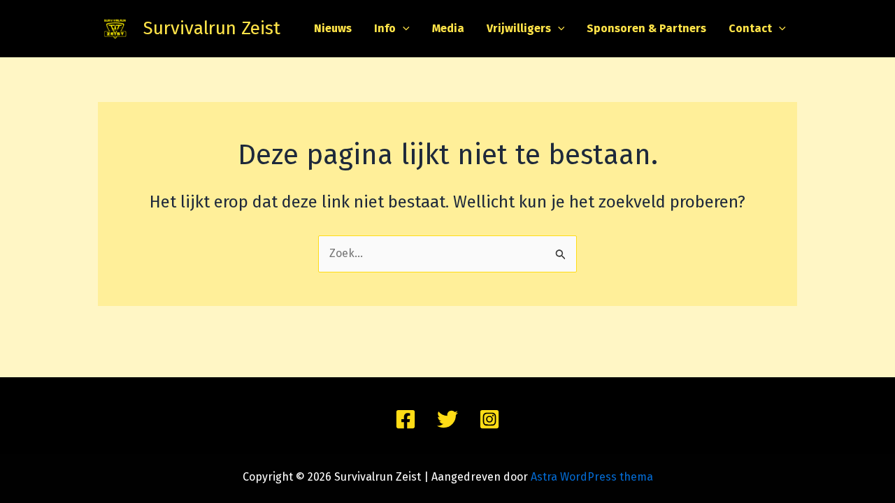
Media (448, 28)
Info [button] (385, 28)
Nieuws (333, 28)
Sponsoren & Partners (646, 28)
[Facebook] (405, 419)
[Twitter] (447, 419)
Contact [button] (750, 28)
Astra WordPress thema (592, 476)
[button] (403, 29)
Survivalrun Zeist (211, 28)
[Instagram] (489, 419)
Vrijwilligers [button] (519, 28)
